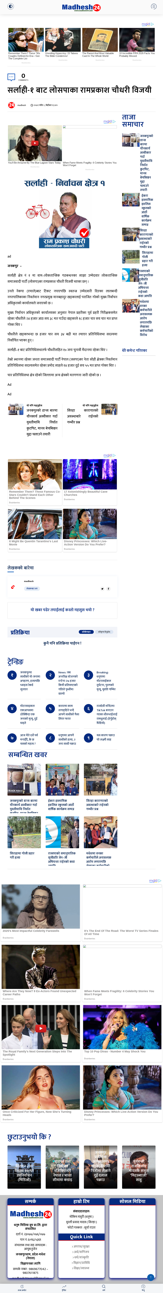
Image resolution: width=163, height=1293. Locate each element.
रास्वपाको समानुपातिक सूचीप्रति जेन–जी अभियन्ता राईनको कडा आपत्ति (62, 860)
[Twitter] (102, 589)
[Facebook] (108, 589)
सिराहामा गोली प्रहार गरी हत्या (22, 855)
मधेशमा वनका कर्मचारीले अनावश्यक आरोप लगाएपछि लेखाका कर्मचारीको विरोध (98, 862)
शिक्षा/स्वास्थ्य (81, 1268)
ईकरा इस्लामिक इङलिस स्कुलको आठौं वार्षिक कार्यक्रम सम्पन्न (61, 805)
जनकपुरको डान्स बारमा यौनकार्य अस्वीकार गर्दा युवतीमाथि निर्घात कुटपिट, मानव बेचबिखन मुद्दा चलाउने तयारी (24, 809)
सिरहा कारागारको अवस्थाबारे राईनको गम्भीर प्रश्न (97, 805)
